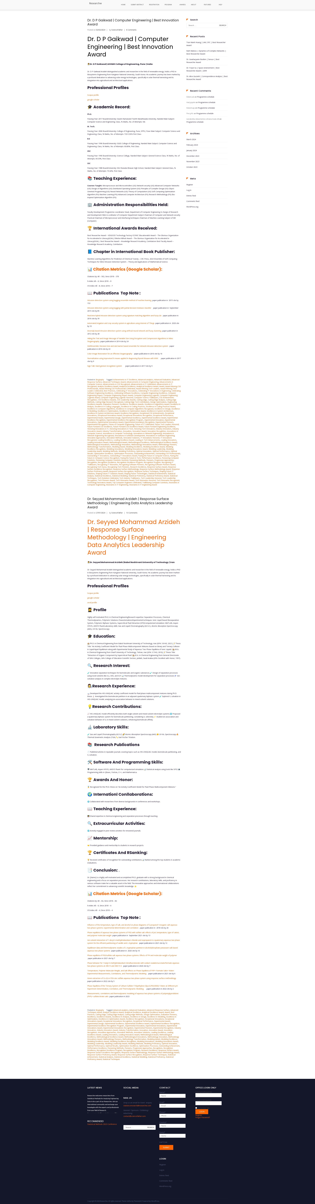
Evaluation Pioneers (111, 404)
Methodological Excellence (138, 442)
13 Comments (131, 513)
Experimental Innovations (156, 1026)
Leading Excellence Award (124, 440)
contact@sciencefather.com (134, 1116)
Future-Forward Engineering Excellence (159, 426)
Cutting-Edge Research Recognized (109, 402)
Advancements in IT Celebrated (143, 384)
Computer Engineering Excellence (154, 393)
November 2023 (192, 161)
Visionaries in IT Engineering (117, 485)
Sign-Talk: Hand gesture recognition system (104, 366)
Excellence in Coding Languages (107, 406)
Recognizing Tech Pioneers (118, 467)
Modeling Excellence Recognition (123, 1041)
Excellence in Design (162, 409)
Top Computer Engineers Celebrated (126, 482)
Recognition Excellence (107, 462)
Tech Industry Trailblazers (129, 478)
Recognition (92, 462)
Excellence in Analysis (120, 1017)
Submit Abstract (137, 5)
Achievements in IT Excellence (125, 379)
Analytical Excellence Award (147, 386)
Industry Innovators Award (107, 1030)
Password (203, 1100)
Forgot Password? (202, 1117)
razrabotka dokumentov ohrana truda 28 (202, 119)
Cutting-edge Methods (134, 1014)
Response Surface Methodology (126, 469)
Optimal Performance (161, 451)
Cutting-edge (142, 400)
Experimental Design (112, 418)
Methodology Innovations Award (144, 444)
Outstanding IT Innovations (98, 456)
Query (162, 1132)
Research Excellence (138, 467)
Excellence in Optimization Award (132, 411)
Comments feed (192, 201)
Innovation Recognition (156, 431)
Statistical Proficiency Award (157, 476)
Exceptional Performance (163, 415)
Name (162, 1092)
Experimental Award (95, 418)
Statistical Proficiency (137, 476)
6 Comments (131, 30)
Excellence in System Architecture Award (103, 413)
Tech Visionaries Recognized (168, 480)
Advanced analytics (145, 379)
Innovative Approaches (96, 438)
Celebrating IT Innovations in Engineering (154, 391)
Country (163, 1122)
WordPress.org (192, 207)
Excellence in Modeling (156, 1017)
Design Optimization (158, 402)
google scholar (93, 99)
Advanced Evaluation (162, 379)
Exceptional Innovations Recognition (137, 415)
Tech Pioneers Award (106, 480)
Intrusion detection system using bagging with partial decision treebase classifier (119, 308)
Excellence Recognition (129, 413)
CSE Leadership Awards (126, 400)
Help (220, 5)
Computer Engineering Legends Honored (117, 397)
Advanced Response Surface (158, 1010)
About (193, 5)
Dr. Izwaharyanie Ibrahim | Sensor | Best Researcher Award (202, 60)
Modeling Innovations (115, 449)
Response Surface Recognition (121, 471)
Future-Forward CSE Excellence (99, 426)
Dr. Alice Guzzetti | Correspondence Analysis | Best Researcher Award (207, 77)
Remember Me (203, 1108)
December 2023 (192, 156)
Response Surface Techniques (146, 471)
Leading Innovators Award (97, 442)
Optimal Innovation (143, 451)
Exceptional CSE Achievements (152, 413)
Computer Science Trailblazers (146, 397)
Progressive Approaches (164, 460)
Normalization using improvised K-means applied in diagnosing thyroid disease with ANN (122, 358)
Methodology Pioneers (167, 444)
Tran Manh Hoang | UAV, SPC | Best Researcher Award (206, 43)
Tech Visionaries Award (125, 480)
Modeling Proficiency (127, 451)
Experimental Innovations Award (110, 422)
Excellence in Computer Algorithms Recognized (134, 409)
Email (162, 1102)
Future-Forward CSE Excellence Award (128, 426)
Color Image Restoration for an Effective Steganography (109, 353)
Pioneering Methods (137, 460)
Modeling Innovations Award (136, 449)
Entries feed (191, 195)
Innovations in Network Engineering (147, 433)
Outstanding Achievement (144, 453)
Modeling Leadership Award (116, 1043)
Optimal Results (112, 1046)
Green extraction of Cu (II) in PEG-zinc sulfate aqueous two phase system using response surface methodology (131, 978)
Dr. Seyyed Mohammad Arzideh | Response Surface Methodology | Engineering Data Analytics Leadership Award (130, 503)
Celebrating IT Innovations (126, 391)
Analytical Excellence (127, 386)
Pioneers (149, 460)
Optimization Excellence (103, 453)
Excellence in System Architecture (160, 411)
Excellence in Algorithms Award (157, 404)
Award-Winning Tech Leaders (147, 388)
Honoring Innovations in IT (98, 429)
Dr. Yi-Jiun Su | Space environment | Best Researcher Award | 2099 (203, 69)
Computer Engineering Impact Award (118, 395)
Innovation (127, 431)
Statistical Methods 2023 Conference (102, 1124)
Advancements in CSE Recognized (116, 384)
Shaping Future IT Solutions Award (109, 473)
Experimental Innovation (154, 420)
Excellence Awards (136, 404)
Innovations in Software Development (130, 435)
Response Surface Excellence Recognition (103, 1052)
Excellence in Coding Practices (133, 406)
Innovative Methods (114, 438)
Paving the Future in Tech (130, 458)
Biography (100, 379)
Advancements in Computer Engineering (142, 382)
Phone (162, 1112)
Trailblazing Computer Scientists (155, 482)
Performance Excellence (151, 458)
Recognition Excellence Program (130, 462)
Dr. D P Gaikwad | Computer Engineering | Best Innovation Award (133, 22)
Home (123, 5)
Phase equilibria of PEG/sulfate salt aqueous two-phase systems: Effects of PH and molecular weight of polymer (132, 955)
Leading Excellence (105, 440)
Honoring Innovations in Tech (121, 429)
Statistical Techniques (111, 1059)
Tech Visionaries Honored (145, 480)
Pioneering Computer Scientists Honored (112, 460)
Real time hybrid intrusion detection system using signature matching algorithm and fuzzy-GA (124, 315)
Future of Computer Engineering (121, 424)
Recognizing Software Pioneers (131, 464)
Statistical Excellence (103, 476)
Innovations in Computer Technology (117, 433)
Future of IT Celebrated (144, 424)
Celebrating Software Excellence (127, 393)
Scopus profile (93, 95)
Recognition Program (152, 462)
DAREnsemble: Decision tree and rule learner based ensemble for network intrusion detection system (127, 346)
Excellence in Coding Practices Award (160, 406)
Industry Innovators (163, 429)
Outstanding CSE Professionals (168, 453)
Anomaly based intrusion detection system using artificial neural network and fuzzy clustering (124, 331)
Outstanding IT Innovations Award (123, 456)
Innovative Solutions (131, 438)
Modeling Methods (110, 451)
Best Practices (109, 391)
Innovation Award (139, 431)
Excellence (124, 404)
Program (168, 5)
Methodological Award (118, 442)
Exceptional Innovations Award (110, 415)
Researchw (95, 3)
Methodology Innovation (120, 444)
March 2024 (191, 139)
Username (203, 1092)
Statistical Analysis (106, 1057)
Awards (183, 5)
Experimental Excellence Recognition (164, 1023)
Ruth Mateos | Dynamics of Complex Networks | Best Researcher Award (206, 52)
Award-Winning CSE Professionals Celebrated (117, 388)
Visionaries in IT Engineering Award (143, 485)
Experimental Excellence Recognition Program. (125, 420)
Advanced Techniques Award (114, 382)
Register (189, 184)
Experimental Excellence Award (154, 418)
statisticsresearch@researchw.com (137, 1105)
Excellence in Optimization (108, 411)
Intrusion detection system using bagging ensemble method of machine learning (119, 300)
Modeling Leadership (157, 449)
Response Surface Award (157, 467)
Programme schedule (205, 97)
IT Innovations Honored (150, 438)
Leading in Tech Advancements (147, 440)
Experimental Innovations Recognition (139, 422)
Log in (188, 190)
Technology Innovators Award (99, 482)
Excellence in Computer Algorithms (101, 409)
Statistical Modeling (120, 476)
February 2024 (192, 145)
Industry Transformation (112, 431)
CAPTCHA (163, 1142)
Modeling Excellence (134, 447)
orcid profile (92, 602)
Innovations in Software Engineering (160, 435)
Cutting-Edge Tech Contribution (136, 402)
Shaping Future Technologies (135, 473)
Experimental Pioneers (164, 422)
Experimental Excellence (131, 418)
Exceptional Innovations (154, 1019)
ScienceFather (117, 30)
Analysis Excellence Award (108, 386)
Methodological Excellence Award (163, 442)
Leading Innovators (168, 440)
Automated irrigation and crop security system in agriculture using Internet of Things (120, 323)
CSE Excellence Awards (107, 400)
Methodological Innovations (98, 444)
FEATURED (207, 5)
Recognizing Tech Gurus (97, 467)
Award (161, 386)
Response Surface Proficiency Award (102, 1055)
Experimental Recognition (97, 424)
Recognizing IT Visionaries (107, 464)
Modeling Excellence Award (154, 447)
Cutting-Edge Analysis (156, 400)
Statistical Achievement (157, 473)
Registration (154, 5)
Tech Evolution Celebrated (107, 478)
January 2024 (191, 150)
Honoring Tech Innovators (144, 429)
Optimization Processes (123, 453)
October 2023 (191, 167)
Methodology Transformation (99, 447)
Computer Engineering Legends (146, 395)
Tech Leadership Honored (151, 478)
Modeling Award (118, 447)
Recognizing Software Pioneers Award (160, 464)
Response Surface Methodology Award (155, 469)
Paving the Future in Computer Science (153, 456)
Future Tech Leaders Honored (167, 424)
